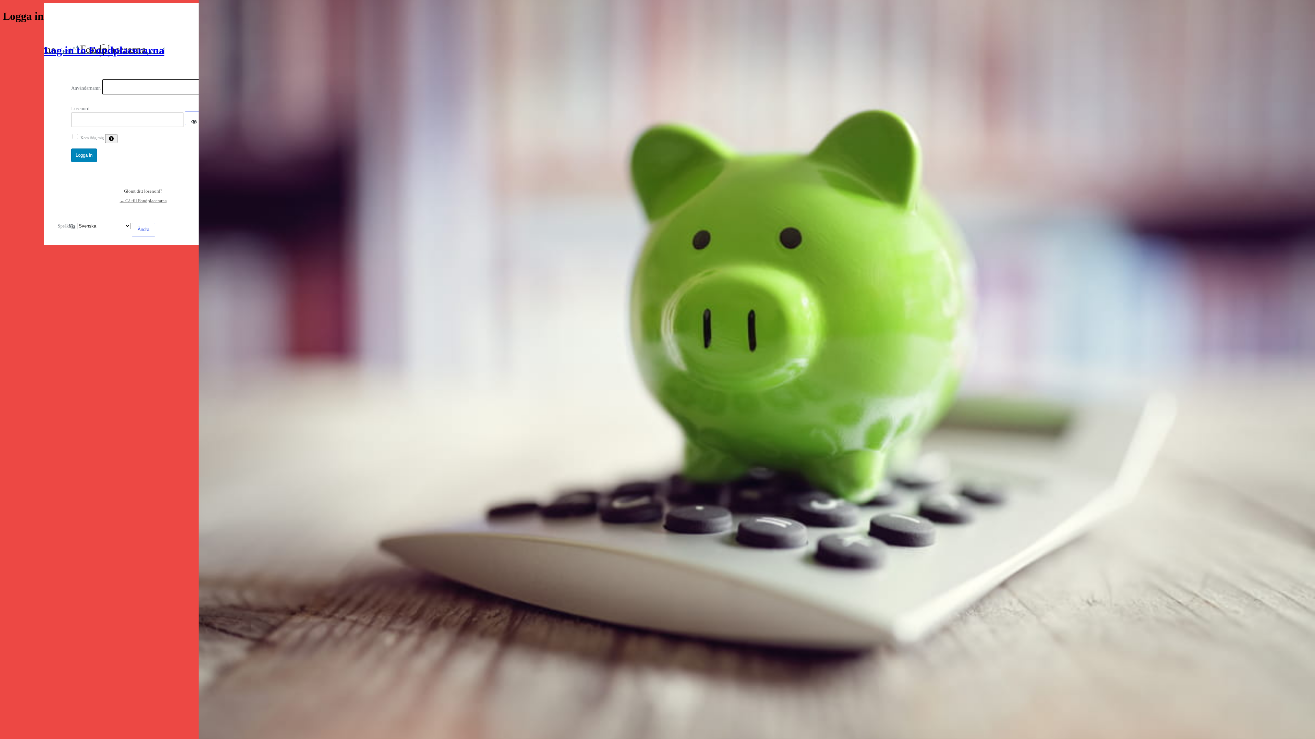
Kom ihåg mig (92, 137)
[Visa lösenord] (194, 118)
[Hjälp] (111, 138)
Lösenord (80, 108)
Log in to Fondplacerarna (104, 50)
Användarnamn (86, 88)
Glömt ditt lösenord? (143, 191)
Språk (63, 226)
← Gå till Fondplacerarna (143, 200)
